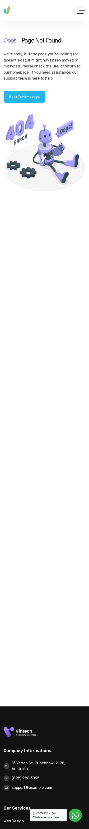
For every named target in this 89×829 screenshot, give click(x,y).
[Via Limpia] (23, 11)
